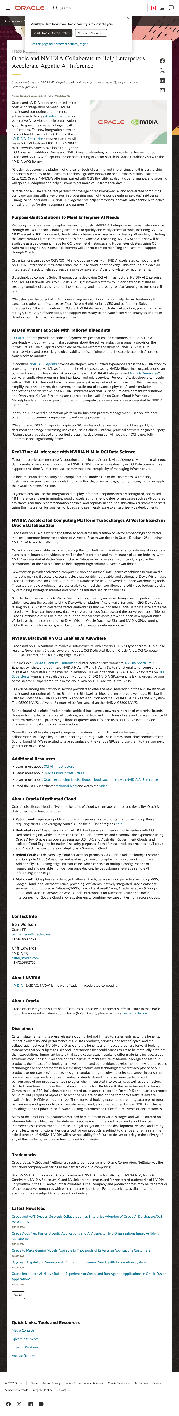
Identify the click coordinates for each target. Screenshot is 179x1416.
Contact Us (63, 1390)
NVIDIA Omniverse (144, 373)
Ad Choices (141, 1383)
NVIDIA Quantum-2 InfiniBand (54, 663)
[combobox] (98, 8)
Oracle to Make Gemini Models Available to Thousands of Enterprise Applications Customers (81, 1250)
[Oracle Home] (29, 8)
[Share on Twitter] (162, 71)
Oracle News (13, 21)
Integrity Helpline (42, 1390)
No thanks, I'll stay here (91, 32)
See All (18, 1295)
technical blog (66, 786)
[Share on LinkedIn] (162, 81)
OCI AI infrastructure (59, 766)
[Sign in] (162, 7)
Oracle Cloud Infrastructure (64, 773)
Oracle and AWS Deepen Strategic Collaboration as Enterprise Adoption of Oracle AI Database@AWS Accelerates (87, 1219)
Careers (156, 1383)
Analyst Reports (23, 1355)
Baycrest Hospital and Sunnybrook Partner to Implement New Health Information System (79, 1262)
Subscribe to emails (16, 1390)
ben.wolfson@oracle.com (31, 934)
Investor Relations (25, 1347)
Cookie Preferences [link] (119, 1383)
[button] (7, 7)
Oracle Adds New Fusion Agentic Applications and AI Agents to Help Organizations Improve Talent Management (85, 1236)
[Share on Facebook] (162, 61)
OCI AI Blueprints (24, 338)
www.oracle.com (136, 1013)
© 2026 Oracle (13, 1383)
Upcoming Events (25, 1339)
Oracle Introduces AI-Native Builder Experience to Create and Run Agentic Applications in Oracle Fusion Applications (89, 1276)
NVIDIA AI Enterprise (27, 138)
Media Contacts (23, 1330)
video (103, 786)
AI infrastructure (57, 116)
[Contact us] (171, 7)
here (119, 824)
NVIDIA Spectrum (138, 663)
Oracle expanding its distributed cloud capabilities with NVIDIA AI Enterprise (101, 779)
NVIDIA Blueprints (43, 364)
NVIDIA (17, 985)
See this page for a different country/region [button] (59, 44)
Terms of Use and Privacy (45, 1383)
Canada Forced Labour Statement (84, 1383)
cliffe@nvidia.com (25, 958)
